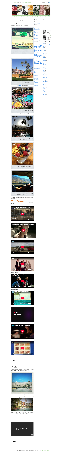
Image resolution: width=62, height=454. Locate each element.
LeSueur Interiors (36, 78)
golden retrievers (39, 52)
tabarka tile (35, 61)
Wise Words (39, 63)
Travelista (21, 367)
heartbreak (35, 53)
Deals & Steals (44, 53)
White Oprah (44, 94)
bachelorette (36, 46)
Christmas (36, 49)
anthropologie (38, 45)
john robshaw (39, 54)
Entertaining (44, 61)
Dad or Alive (35, 71)
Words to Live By (36, 38)
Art (43, 42)
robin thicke (18, 25)
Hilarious (44, 70)
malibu (35, 55)
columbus (39, 49)
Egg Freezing (44, 60)
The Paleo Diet (36, 35)
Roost (35, 81)
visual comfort (39, 62)
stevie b (38, 60)
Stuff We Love (44, 87)
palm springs (13, 25)
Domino (44, 57)
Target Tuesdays (45, 88)
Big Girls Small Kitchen (36, 69)
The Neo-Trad (35, 84)
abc (35, 44)
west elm (35, 63)
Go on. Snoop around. (46, 41)
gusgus (37, 52)
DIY (43, 56)
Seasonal (44, 84)
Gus (35, 52)
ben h (40, 46)
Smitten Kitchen (36, 82)
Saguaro (20, 85)
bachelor (40, 45)
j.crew (35, 54)
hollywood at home (39, 53)
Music (17, 367)
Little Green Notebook (36, 79)
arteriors (35, 45)
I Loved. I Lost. (36, 32)
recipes (44, 80)
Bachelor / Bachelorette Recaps (46, 44)
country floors (37, 50)
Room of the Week (45, 81)
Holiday (44, 71)
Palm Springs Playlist (16, 23)
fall (41, 51)
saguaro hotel (20, 25)
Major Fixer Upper (45, 74)
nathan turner (38, 55)
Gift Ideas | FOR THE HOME (37, 23)
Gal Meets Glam (36, 75)
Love (43, 73)
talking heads (26, 25)
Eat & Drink (44, 59)
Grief (43, 67)
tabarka (40, 60)
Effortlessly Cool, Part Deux (37, 29)
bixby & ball (37, 47)
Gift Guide (35, 52)
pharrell (16, 25)
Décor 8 (35, 72)
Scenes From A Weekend (46, 83)
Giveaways (44, 64)
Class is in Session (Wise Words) (37, 28)
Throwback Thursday (45, 90)
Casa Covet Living (45, 49)
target (38, 61)
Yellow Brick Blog (36, 86)
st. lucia (23, 25)
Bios (43, 47)
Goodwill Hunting (45, 66)
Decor (43, 54)
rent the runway (36, 57)
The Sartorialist (36, 85)
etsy (40, 51)
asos (38, 45)
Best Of (44, 46)
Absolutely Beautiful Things (37, 68)
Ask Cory (44, 43)
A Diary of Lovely (36, 67)
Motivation (44, 76)
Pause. (35, 34)
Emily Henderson (36, 74)
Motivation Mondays (45, 77)
